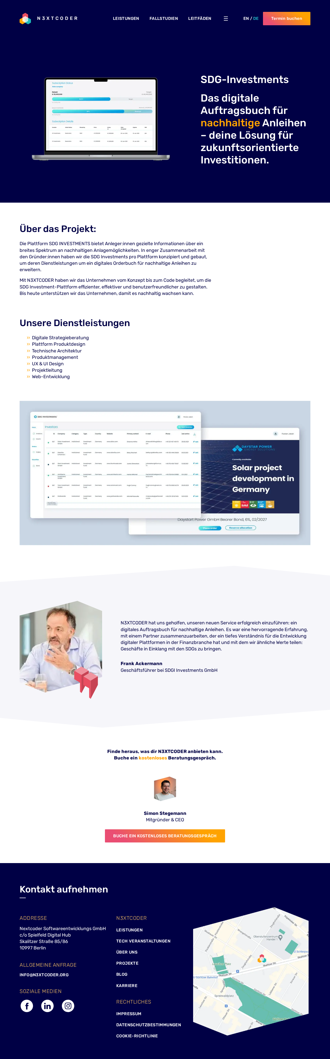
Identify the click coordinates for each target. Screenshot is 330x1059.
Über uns (126, 952)
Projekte (127, 963)
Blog (122, 974)
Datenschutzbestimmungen (148, 1024)
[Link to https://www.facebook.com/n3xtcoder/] (27, 1011)
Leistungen (129, 930)
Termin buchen (286, 18)
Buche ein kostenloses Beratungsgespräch (165, 835)
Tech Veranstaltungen (143, 941)
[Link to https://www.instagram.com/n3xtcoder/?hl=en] (68, 1011)
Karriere (126, 985)
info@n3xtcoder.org (44, 974)
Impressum (129, 1013)
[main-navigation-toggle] (226, 18)
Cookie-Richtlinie (137, 1035)
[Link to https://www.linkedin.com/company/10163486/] (47, 1011)
